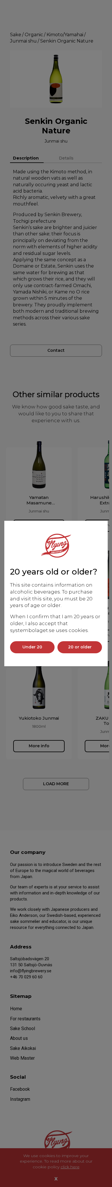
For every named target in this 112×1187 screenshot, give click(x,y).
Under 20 (32, 647)
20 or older (80, 647)
